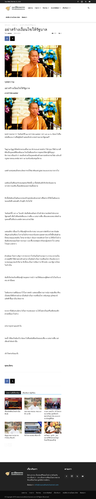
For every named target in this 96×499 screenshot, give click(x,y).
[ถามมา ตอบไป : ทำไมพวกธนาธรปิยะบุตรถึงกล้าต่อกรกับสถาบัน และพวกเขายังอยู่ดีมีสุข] (52, 403)
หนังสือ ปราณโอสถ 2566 (13, 17)
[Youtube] (89, 1)
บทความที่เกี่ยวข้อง (13, 393)
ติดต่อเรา (24, 17)
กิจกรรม (45, 8)
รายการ (37, 8)
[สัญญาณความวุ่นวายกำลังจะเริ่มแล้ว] (13, 428)
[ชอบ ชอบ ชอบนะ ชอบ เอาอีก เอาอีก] (33, 403)
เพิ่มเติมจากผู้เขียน (28, 393)
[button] (88, 8)
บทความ (30, 8)
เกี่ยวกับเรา (66, 8)
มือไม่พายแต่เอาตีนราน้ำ (32, 435)
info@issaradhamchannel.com (47, 485)
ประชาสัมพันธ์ (55, 8)
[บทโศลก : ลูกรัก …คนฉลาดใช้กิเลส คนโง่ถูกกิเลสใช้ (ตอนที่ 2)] (52, 428)
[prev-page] (6, 444)
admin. (9, 33)
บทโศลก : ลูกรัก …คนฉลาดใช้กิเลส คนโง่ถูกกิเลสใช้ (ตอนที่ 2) (51, 438)
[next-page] (9, 444)
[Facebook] (78, 1)
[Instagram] (82, 1)
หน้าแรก (7, 25)
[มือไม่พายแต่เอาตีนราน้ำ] (33, 428)
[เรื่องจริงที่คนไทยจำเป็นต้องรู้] (13, 403)
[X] (85, 1)
